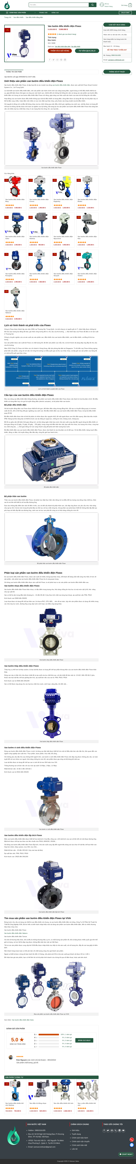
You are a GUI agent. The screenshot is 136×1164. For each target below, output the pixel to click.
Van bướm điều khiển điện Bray (15, 200)
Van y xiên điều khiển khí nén (87, 1104)
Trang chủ (43, 12)
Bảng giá (55, 12)
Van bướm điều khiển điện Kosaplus (15, 274)
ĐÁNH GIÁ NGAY (84, 1040)
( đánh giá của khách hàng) (66, 34)
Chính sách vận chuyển (81, 1141)
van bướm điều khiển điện (61, 85)
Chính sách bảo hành (80, 1138)
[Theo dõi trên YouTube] (123, 1131)
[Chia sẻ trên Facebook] (50, 60)
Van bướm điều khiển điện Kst (39, 274)
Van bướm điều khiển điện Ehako (87, 200)
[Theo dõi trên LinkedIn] (119, 1131)
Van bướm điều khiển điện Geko (15, 237)
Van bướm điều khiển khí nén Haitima (14, 1104)
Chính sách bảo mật (79, 1145)
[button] (126, 5)
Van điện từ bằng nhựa (38, 1103)
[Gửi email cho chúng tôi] (112, 1131)
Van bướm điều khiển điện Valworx (15, 311)
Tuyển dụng (76, 1134)
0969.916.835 (116, 55)
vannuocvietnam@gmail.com (44, 1147)
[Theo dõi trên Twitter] (108, 1131)
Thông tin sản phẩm (14, 72)
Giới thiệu (75, 1130)
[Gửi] (92, 5)
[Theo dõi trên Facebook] (104, 1131)
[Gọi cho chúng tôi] (115, 1131)
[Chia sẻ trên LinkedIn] (65, 60)
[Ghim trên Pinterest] (61, 60)
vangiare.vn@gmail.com (116, 60)
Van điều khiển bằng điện (34, 17)
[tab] (13, 72)
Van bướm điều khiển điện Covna (39, 200)
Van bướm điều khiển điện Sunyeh (63, 274)
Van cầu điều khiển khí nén (63, 1103)
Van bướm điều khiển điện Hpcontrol (63, 237)
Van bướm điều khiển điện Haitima (39, 237)
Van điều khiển (18, 17)
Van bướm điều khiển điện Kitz (87, 237)
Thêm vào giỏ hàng (59, 51)
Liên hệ (74, 1149)
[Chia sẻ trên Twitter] (53, 60)
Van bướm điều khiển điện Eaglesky (63, 200)
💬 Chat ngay (126, 1154)
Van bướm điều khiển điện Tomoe (87, 274)
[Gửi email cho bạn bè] (57, 60)
